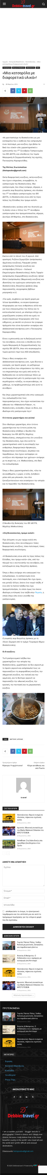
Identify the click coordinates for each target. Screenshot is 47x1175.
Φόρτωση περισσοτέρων (23, 995)
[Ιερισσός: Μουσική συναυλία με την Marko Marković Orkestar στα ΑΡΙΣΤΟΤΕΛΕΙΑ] (9, 831)
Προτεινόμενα (7, 821)
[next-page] (8, 853)
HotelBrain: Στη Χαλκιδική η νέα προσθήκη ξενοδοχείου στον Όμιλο (29, 843)
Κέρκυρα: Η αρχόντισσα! (13, 765)
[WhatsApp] (30, 90)
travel (23, 797)
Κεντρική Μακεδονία (16, 62)
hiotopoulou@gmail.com (23, 1151)
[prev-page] (4, 853)
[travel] (23, 785)
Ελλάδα (5, 834)
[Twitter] (18, 90)
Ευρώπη (8, 1061)
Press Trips (10, 1079)
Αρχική (5, 62)
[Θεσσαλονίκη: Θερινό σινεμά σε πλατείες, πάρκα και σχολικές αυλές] (9, 818)
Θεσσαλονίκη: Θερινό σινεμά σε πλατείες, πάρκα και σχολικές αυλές (30, 817)
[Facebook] (12, 90)
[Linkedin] (26, 1096)
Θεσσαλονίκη (30, 62)
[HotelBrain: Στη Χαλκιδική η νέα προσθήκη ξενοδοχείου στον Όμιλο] (9, 843)
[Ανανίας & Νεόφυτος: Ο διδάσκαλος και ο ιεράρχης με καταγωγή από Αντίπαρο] (9, 959)
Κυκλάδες (9, 1070)
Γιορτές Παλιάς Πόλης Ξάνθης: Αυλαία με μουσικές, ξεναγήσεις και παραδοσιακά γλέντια (30, 944)
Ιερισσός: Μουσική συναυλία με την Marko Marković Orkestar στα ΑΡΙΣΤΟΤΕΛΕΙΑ (30, 830)
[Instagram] (20, 1096)
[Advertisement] (23, 33)
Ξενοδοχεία (10, 1075)
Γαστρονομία (7, 68)
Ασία (37, 68)
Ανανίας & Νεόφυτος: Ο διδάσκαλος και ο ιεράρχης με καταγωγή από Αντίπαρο (29, 958)
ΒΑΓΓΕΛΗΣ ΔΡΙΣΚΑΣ (16, 739)
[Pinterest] (24, 90)
